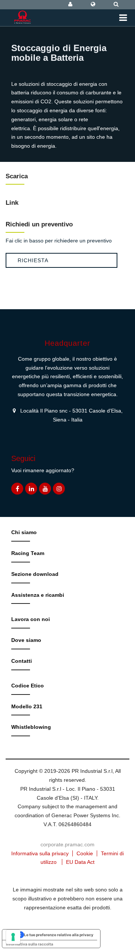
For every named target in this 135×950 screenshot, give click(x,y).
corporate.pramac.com (67, 844)
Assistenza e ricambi (37, 595)
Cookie (84, 853)
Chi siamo (24, 532)
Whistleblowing (31, 727)
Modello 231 (26, 706)
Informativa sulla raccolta (29, 944)
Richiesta (33, 260)
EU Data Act (80, 862)
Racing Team (27, 553)
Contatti (21, 661)
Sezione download (34, 574)
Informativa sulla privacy (40, 853)
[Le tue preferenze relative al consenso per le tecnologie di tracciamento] (13, 937)
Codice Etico (27, 686)
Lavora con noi (30, 619)
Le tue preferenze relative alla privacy (58, 934)
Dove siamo (26, 640)
